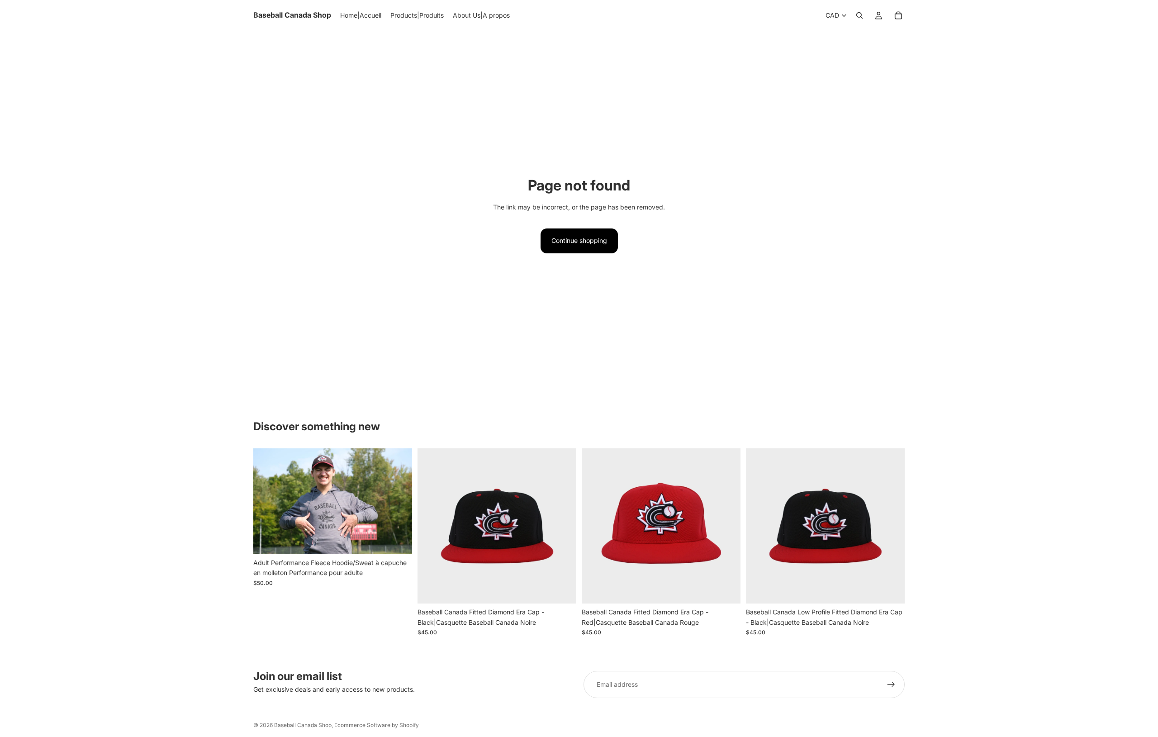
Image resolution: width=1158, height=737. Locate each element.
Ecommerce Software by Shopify (376, 725)
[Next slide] (562, 526)
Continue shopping (579, 240)
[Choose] (398, 540)
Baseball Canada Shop (303, 725)
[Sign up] (891, 684)
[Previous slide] (431, 526)
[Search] (859, 15)
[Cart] (898, 15)
